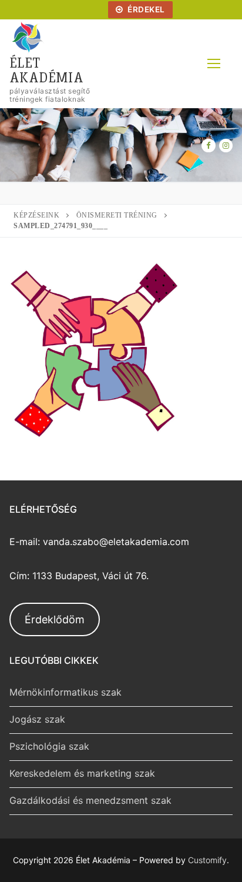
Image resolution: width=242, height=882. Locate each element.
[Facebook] (208, 145)
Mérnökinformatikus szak (65, 692)
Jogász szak (37, 719)
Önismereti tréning (116, 215)
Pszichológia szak (49, 746)
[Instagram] (226, 145)
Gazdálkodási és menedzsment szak (90, 800)
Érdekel (145, 9)
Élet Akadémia (46, 69)
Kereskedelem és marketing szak (82, 773)
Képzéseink (36, 215)
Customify (207, 860)
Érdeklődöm (55, 619)
